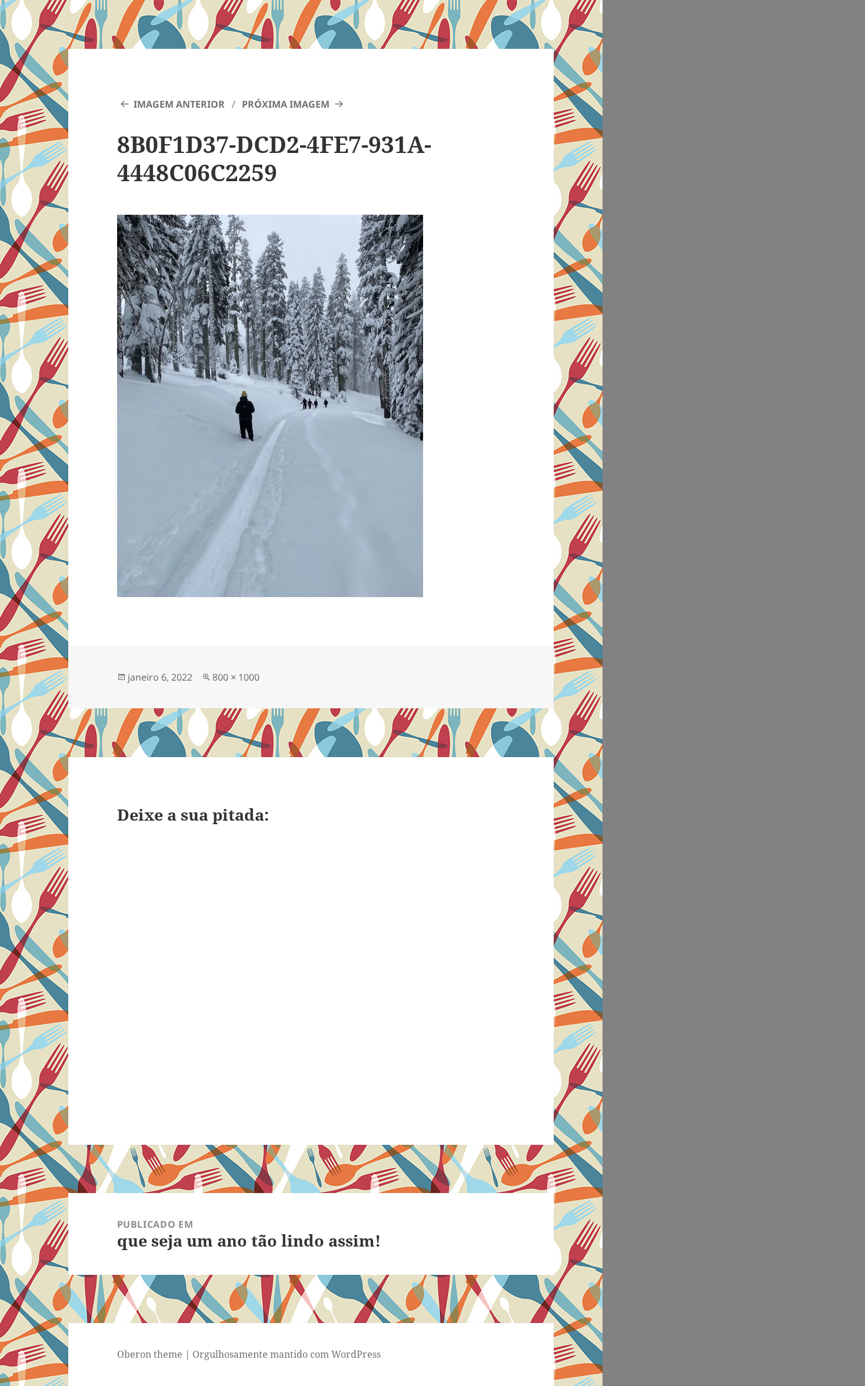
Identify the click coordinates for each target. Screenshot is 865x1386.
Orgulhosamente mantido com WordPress (286, 1354)
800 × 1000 (236, 677)
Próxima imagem (286, 104)
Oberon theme (149, 1354)
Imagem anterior (179, 104)
